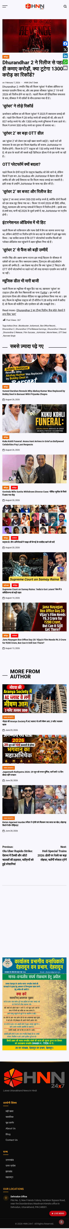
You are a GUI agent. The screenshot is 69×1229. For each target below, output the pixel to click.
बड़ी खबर (9, 1111)
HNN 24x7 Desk (31, 83)
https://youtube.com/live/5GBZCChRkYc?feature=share (30, 906)
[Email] (65, 68)
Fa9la (44, 292)
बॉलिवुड (6, 487)
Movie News (52, 332)
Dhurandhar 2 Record (57, 329)
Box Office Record (47, 326)
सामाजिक (9, 1117)
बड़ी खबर (6, 585)
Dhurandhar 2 (8, 329)
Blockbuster (24, 326)
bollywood (34, 326)
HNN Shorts (8, 717)
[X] (65, 50)
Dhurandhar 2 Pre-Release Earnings (31, 329)
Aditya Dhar (12, 326)
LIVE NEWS (59, 1213)
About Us (11, 1128)
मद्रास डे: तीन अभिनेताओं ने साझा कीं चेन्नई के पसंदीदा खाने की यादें (28, 542)
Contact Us (12, 1140)
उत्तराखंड (10, 1160)
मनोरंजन (14, 538)
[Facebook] (65, 44)
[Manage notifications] (61, 1222)
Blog (8, 1134)
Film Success (29, 332)
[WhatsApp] (65, 62)
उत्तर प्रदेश (11, 1165)
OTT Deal (62, 332)
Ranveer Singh (9, 336)
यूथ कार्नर (10, 1122)
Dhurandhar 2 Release (12, 332)
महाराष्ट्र (9, 1177)
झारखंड (9, 1171)
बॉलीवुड (6, 57)
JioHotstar (41, 332)
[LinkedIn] (65, 56)
